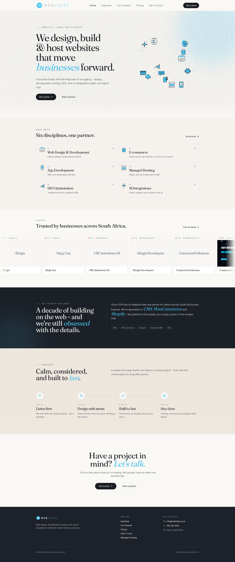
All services (191, 136)
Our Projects (124, 5)
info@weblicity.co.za (176, 521)
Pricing (140, 5)
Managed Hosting (129, 537)
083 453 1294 (173, 525)
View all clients (189, 227)
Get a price (191, 5)
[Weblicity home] (53, 5)
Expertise (106, 5)
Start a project (68, 97)
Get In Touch (156, 5)
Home (93, 5)
